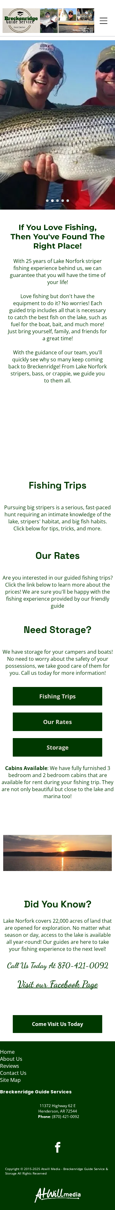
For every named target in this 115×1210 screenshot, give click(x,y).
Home (7, 1051)
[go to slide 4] (62, 200)
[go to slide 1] (47, 200)
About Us (11, 1058)
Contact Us (13, 1072)
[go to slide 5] (67, 200)
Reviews (9, 1065)
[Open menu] (103, 21)
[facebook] (57, 1148)
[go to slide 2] (52, 200)
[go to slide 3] (57, 200)
